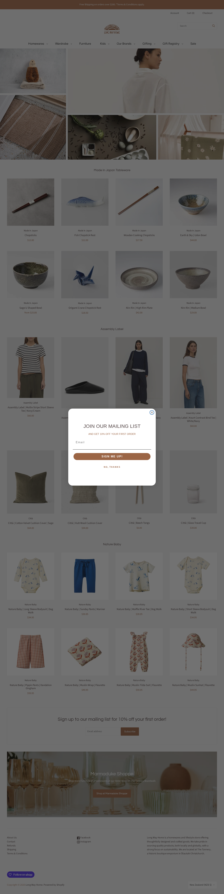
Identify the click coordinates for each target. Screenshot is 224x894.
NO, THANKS (112, 467)
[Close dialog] (152, 412)
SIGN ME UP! (112, 456)
